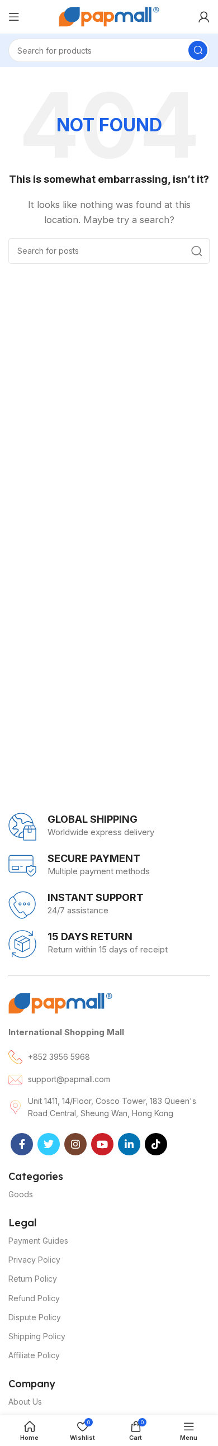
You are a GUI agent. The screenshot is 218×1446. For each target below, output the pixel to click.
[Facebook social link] (22, 1144)
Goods (20, 1194)
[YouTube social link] (102, 1144)
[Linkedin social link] (129, 1144)
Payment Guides (38, 1240)
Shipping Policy (36, 1336)
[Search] (197, 50)
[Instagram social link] (75, 1144)
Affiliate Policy (34, 1355)
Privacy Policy (34, 1259)
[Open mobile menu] (14, 17)
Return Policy (32, 1278)
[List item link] (109, 1057)
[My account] (204, 17)
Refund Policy (34, 1298)
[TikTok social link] (156, 1144)
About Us (25, 1401)
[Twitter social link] (48, 1144)
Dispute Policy (34, 1317)
